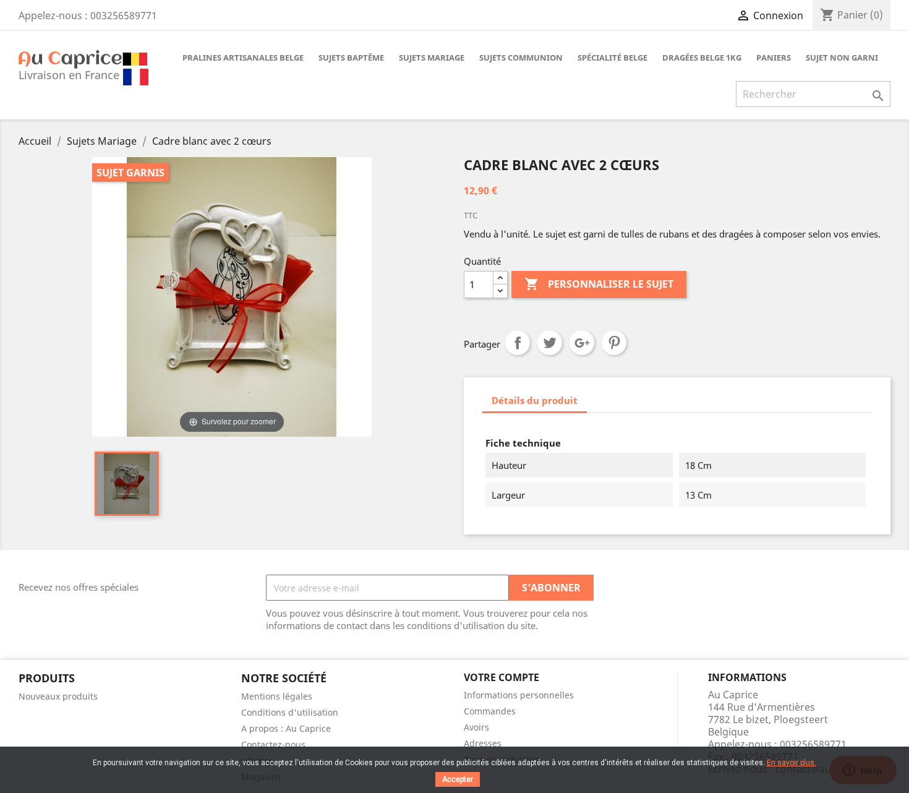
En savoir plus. (791, 762)
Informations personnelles (519, 695)
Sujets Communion (521, 57)
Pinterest (614, 342)
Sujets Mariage (431, 57)
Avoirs (476, 727)
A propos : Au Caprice (286, 728)
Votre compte (501, 677)
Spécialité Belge (612, 57)
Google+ (582, 342)
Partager (517, 342)
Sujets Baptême (351, 57)
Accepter (457, 779)
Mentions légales (276, 696)
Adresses (482, 743)
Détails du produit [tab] (535, 400)
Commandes (490, 711)
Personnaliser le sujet (598, 283)
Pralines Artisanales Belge (243, 57)
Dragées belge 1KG (701, 57)
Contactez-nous (273, 744)
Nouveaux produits (58, 696)
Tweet (549, 342)
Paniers (773, 57)
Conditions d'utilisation (289, 712)
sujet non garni (842, 57)
